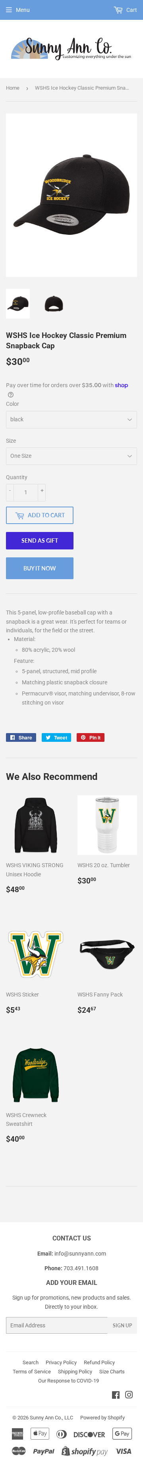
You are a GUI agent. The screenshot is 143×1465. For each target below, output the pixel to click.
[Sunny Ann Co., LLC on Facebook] (116, 1396)
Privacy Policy (61, 1362)
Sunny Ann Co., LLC (51, 1418)
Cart (131, 10)
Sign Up (122, 1326)
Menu (23, 10)
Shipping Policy (75, 1372)
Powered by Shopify (102, 1418)
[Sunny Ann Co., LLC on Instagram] (129, 1396)
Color (12, 404)
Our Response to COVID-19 (68, 1381)
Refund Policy (99, 1362)
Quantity (16, 477)
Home (12, 88)
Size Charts (112, 1372)
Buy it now (39, 568)
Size (11, 441)
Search (31, 1362)
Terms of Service (32, 1372)
